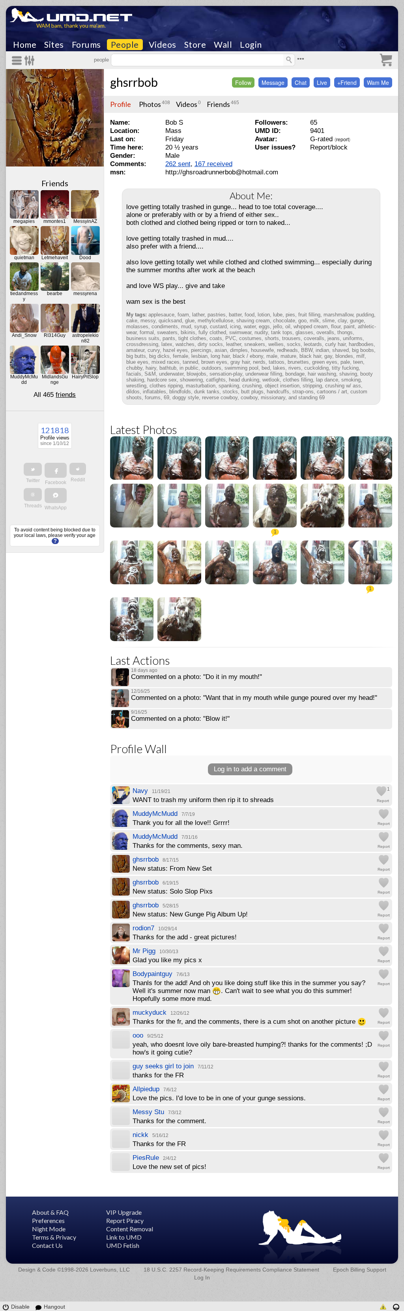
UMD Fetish (122, 1245)
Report (383, 801)
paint (349, 326)
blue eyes (137, 362)
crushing (252, 386)
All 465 (55, 394)
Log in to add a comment (250, 769)
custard (218, 326)
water (250, 326)
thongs (345, 332)
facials (133, 374)
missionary (273, 397)
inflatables (154, 392)
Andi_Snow (24, 335)
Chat (301, 82)
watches (185, 344)
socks (294, 344)
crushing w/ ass (343, 386)
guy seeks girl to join (163, 1066)
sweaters (167, 332)
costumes (250, 338)
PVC (230, 338)
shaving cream (253, 321)
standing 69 (311, 397)
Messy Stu (148, 1112)
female (180, 356)
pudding (365, 315)
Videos (162, 44)
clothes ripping (166, 386)
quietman (24, 257)
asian (221, 350)
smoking (351, 380)
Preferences (48, 1220)
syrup (200, 326)
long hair (220, 356)
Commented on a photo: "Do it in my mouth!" (196, 677)
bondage (295, 374)
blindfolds (180, 392)
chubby (134, 368)
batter (235, 315)
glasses (304, 332)
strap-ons (303, 392)
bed (266, 368)
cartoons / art (332, 392)
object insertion (282, 386)
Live (322, 82)
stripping (312, 386)
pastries (217, 315)
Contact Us (47, 1245)
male (271, 356)
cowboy (249, 397)
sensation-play (225, 374)
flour (335, 326)
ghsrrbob (134, 82)
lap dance (327, 380)
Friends (54, 183)
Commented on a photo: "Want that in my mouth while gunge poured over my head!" (254, 697)
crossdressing (142, 344)
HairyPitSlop (85, 377)
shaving (348, 374)
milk (314, 321)
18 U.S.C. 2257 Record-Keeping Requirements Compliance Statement (231, 1269)
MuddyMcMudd (24, 379)
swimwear (240, 332)
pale (345, 362)
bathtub (167, 368)
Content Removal (129, 1228)
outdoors (211, 368)
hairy (151, 368)
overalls (325, 332)
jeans (333, 338)
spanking (229, 386)
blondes (344, 356)
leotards (313, 344)
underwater (171, 374)
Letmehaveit (54, 257)
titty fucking (345, 368)
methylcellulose (215, 321)
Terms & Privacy (54, 1237)
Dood (85, 257)
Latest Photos (143, 429)
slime (328, 321)
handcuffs (278, 392)
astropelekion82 (85, 338)
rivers (294, 368)
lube (277, 315)
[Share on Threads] (33, 494)
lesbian (199, 356)
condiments (165, 326)
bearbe (54, 293)
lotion (264, 315)
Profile (120, 104)
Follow (243, 82)
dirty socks (210, 344)
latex (166, 344)
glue (190, 321)
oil (287, 326)
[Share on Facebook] (56, 470)
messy (147, 321)
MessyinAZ (85, 221)
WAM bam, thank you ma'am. (71, 25)
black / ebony (248, 356)
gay (328, 356)
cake (131, 321)
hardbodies (361, 344)
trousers (291, 338)
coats (215, 338)
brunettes (298, 362)
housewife (262, 350)
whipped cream (311, 326)
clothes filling (298, 380)
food (249, 315)
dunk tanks (206, 392)
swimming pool (241, 368)
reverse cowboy (220, 397)
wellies (276, 344)
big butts (136, 356)
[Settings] (29, 60)
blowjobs (196, 374)
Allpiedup (146, 1089)
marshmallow (338, 315)
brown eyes (214, 362)
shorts (272, 338)
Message (273, 82)
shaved (340, 350)
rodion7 (143, 928)
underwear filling (263, 374)
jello (277, 326)
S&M (150, 374)
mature (288, 356)
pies (290, 315)
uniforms (353, 338)
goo (302, 321)
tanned (190, 362)
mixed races (166, 362)
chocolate (284, 321)
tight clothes (192, 338)
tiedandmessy (24, 296)
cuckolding (316, 368)
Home (24, 44)
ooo (138, 1035)
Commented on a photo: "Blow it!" (180, 718)
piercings (201, 350)
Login (251, 44)
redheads (287, 350)
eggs (264, 326)
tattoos (276, 362)
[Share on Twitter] (33, 469)
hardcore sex (162, 380)
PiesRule (146, 1157)
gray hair (240, 362)
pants (169, 338)
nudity (261, 332)
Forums (86, 44)
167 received (213, 164)
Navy (140, 791)
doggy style (185, 397)
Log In (202, 1277)
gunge (357, 321)
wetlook (271, 380)
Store (195, 44)
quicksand (170, 321)
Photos (150, 104)
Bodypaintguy (152, 974)
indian (322, 350)
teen (358, 362)
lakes (279, 368)
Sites (54, 44)
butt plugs (252, 392)
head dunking (244, 380)
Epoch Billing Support (359, 1269)
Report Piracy (125, 1220)
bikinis (188, 332)
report (342, 139)
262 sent (178, 164)
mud (186, 326)
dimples (239, 350)
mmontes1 (54, 221)
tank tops (281, 332)
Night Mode (48, 1228)
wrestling (136, 386)
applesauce (161, 315)
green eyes (324, 362)
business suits (142, 338)
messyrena (85, 293)
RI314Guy (54, 335)
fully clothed (212, 332)
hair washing (322, 374)
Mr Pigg (144, 951)
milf (360, 356)
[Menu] (18, 60)
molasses (137, 326)
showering (191, 380)
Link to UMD (124, 1237)
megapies (24, 221)
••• (300, 59)
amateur (135, 350)
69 (166, 397)
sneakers (254, 344)
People (125, 44)
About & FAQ (50, 1212)
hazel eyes (175, 350)
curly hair (335, 344)
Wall (223, 44)
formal (147, 332)
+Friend (347, 82)
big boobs (363, 350)
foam (183, 315)
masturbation (200, 386)
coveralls (314, 338)
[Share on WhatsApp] (56, 495)
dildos (133, 392)
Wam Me (378, 82)
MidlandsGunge (55, 379)
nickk (140, 1135)
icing (235, 326)
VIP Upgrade (124, 1212)
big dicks (159, 356)
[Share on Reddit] (77, 469)
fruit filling (309, 315)
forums (153, 397)
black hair (310, 356)
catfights (216, 380)
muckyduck (149, 1012)
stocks (230, 392)
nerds (259, 362)
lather (198, 315)
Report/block (329, 147)
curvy (154, 350)
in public (189, 368)
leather (233, 344)
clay (342, 321)
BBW (306, 350)
